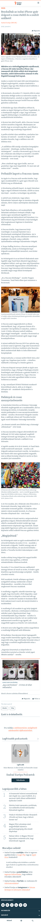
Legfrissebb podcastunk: (15, 739)
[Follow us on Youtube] (3, 905)
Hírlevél (9, 920)
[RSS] (16, 905)
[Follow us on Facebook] (7, 905)
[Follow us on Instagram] (12, 905)
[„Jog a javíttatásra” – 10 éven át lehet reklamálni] (20, 670)
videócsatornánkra (11, 883)
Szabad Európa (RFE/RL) (9, 23)
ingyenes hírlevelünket (12, 874)
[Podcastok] (21, 920)
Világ (3, 8)
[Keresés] (32, 920)
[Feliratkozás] (25, 905)
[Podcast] (20, 905)
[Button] (36, 31)
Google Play (21, 855)
